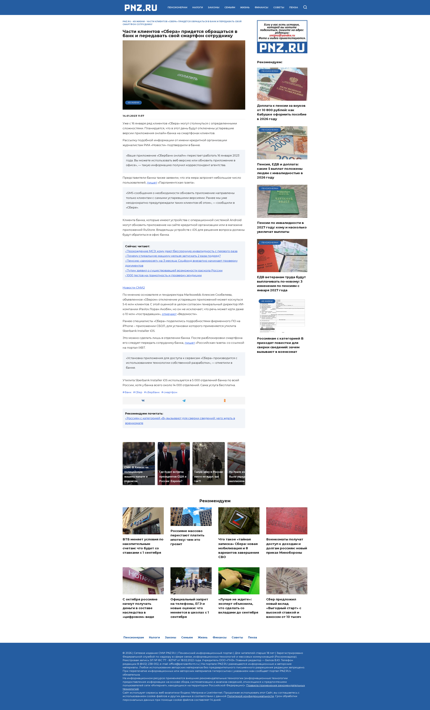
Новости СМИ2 (134, 287)
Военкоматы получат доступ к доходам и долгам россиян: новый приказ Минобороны (286, 546)
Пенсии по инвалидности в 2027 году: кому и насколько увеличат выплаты (282, 227)
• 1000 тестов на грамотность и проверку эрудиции (163, 275)
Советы (278, 7)
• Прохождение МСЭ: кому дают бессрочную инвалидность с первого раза (181, 251)
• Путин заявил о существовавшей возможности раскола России (174, 270)
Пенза (293, 7)
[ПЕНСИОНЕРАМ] (282, 98)
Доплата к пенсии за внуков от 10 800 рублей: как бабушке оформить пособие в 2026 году (282, 112)
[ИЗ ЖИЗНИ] (282, 331)
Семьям (229, 7)
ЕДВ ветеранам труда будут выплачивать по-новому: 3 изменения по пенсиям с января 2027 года (281, 283)
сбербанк (153, 392)
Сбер (138, 392)
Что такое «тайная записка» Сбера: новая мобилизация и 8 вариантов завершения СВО (238, 548)
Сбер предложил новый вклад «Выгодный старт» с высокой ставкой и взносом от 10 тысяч (283, 608)
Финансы (261, 7)
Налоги (197, 7)
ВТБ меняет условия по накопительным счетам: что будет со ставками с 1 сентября (143, 546)
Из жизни (139, 21)
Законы (213, 7)
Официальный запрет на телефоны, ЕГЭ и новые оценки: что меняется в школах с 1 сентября (189, 608)
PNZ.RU (127, 21)
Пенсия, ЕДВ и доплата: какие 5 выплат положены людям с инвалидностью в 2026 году (280, 171)
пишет (152, 182)
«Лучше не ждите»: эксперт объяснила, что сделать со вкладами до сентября (238, 606)
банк (128, 392)
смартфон (170, 392)
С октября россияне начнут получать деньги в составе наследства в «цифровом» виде (140, 608)
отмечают (169, 314)
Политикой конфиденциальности (250, 696)
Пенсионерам (177, 7)
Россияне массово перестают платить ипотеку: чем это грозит (187, 537)
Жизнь (245, 7)
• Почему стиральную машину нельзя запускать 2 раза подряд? (173, 256)
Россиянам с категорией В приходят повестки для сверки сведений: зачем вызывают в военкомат (280, 345)
